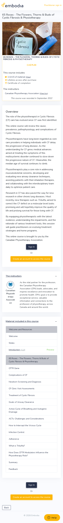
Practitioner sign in (53, 5)
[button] (56, 276)
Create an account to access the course (31, 259)
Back (6, 507)
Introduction (17, 349)
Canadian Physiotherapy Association (26, 93)
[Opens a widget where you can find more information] (52, 518)
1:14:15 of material (19, 77)
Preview (50, 349)
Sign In (31, 246)
